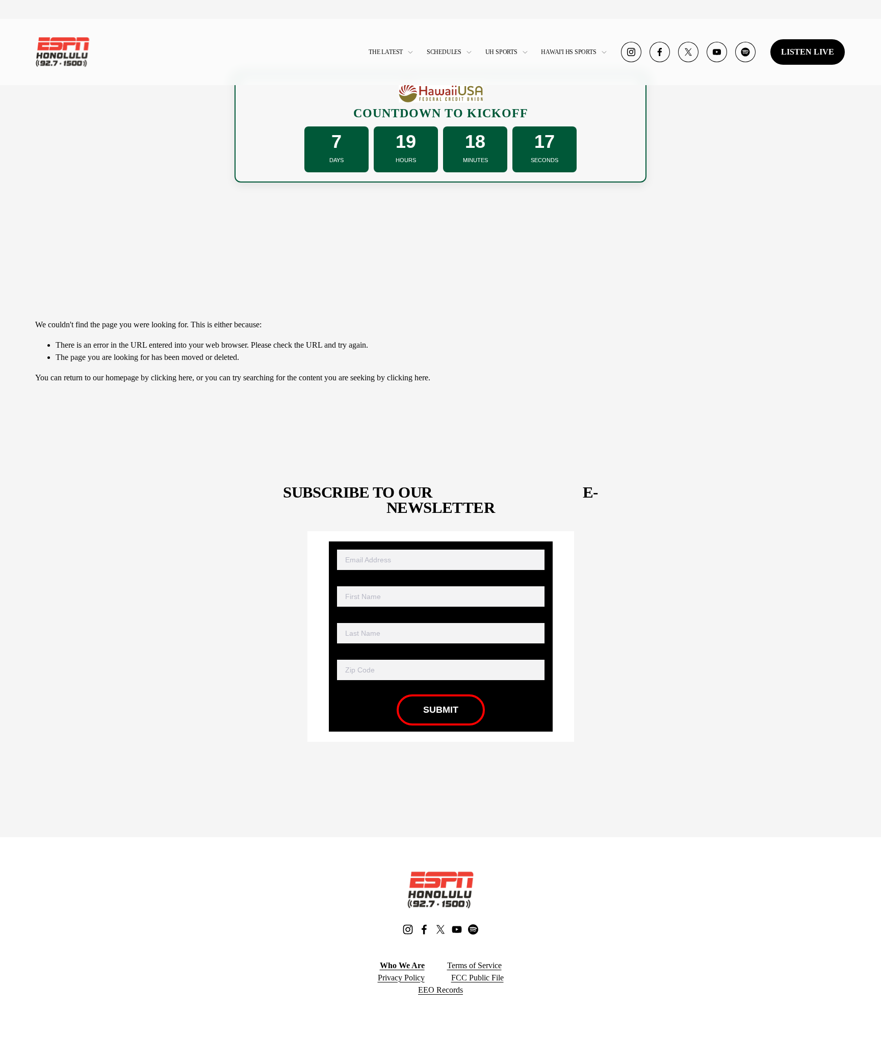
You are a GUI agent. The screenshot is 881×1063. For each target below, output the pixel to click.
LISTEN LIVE (807, 51)
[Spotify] (745, 52)
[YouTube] (717, 52)
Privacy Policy (401, 977)
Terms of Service (474, 965)
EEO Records (440, 990)
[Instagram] (631, 52)
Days (336, 160)
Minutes (475, 160)
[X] (688, 52)
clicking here (171, 377)
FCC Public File (477, 977)
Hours (406, 160)
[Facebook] (660, 52)
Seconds (544, 160)
